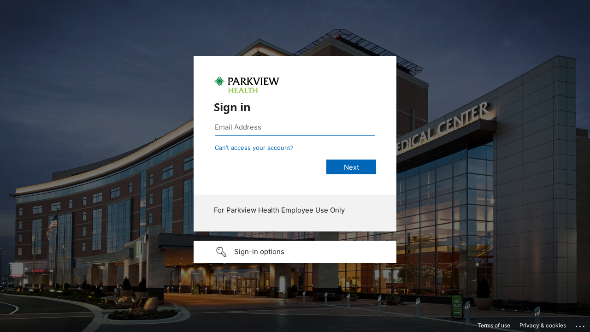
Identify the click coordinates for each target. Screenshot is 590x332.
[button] (295, 252)
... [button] (580, 324)
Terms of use (494, 325)
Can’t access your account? (254, 147)
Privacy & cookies (542, 325)
